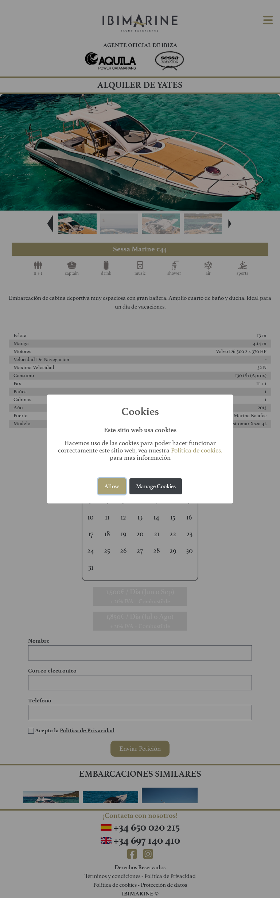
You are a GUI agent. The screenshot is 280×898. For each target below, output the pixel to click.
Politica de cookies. (196, 450)
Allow (111, 486)
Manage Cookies (156, 486)
